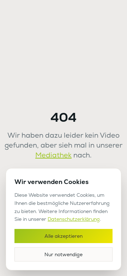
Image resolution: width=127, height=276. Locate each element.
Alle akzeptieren (63, 236)
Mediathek (53, 155)
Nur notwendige (63, 254)
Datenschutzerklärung (74, 219)
